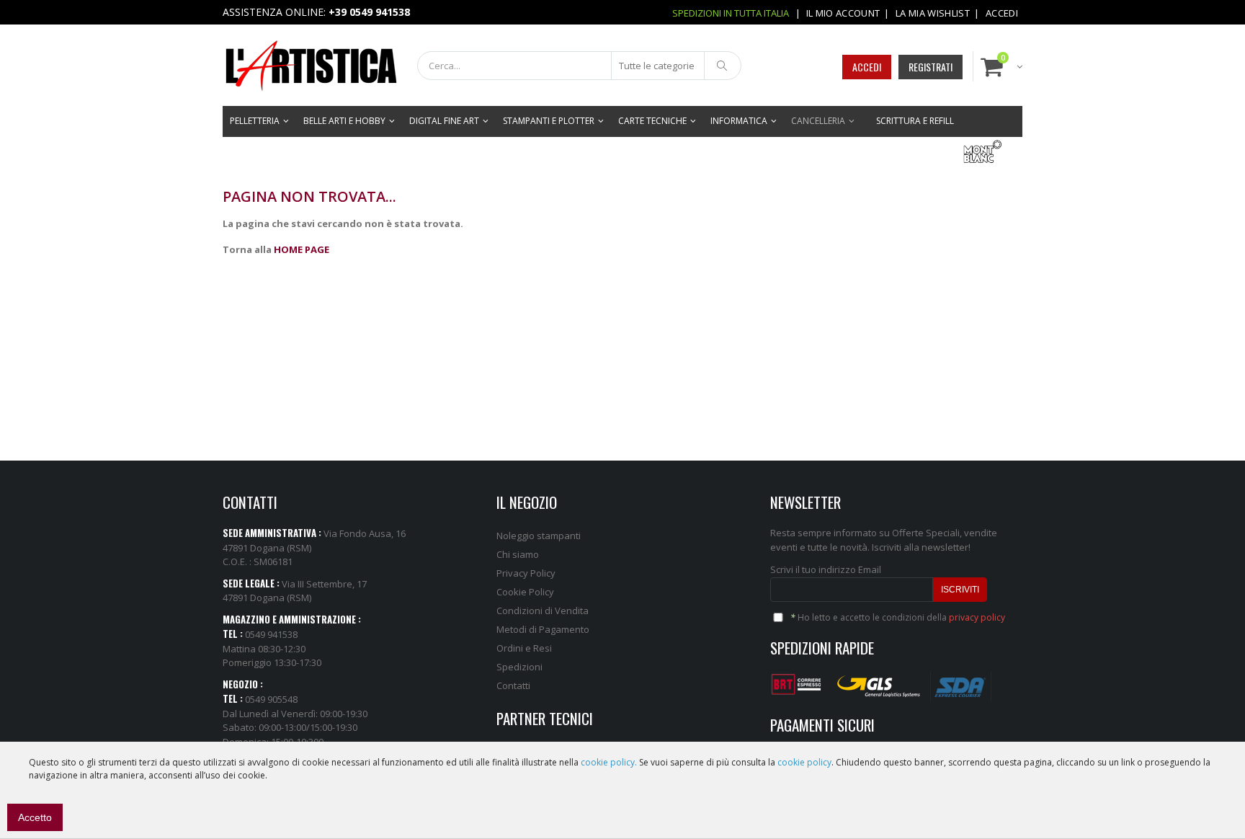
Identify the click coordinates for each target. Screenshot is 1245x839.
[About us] (798, 681)
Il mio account (843, 12)
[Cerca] (723, 65)
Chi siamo (517, 554)
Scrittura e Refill (915, 121)
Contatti (513, 685)
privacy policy (977, 617)
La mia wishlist (933, 12)
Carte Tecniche (652, 121)
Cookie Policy (525, 591)
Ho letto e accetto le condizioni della (897, 617)
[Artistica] (299, 65)
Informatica (738, 121)
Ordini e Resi (524, 648)
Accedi (1002, 12)
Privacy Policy (525, 573)
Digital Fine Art (444, 121)
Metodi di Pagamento (542, 629)
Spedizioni (519, 666)
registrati (930, 66)
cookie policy (804, 762)
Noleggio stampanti (538, 535)
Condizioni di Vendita (542, 610)
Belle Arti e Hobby (344, 121)
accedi (866, 66)
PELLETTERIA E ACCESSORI (895, 152)
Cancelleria (818, 121)
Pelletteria (255, 121)
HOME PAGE (301, 249)
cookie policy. (609, 762)
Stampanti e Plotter (548, 121)
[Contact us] (879, 681)
